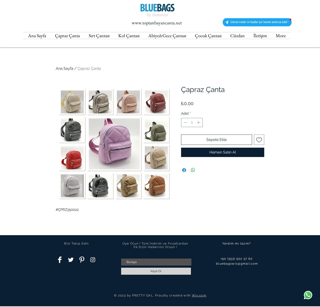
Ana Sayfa (64, 68)
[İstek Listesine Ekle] (259, 140)
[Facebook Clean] (59, 259)
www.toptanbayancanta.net (157, 23)
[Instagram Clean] (92, 259)
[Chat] (308, 295)
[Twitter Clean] (70, 259)
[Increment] (199, 122)
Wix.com (199, 295)
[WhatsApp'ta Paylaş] (193, 170)
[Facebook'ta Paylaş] (184, 170)
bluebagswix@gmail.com (237, 263)
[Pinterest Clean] (81, 259)
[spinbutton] (192, 122)
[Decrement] (185, 122)
